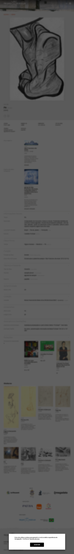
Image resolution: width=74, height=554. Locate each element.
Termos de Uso (34, 539)
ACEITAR (37, 544)
